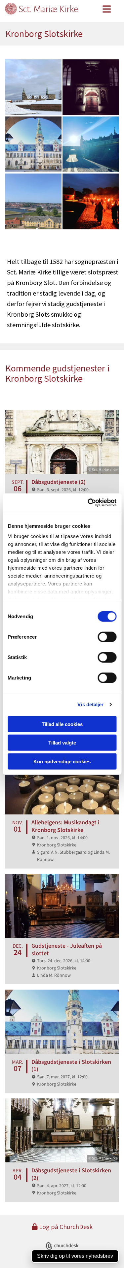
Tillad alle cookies (62, 724)
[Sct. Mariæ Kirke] (48, 11)
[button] (106, 10)
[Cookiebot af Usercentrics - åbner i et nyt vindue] (88, 502)
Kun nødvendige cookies (62, 761)
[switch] (107, 636)
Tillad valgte (62, 742)
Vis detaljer (90, 704)
